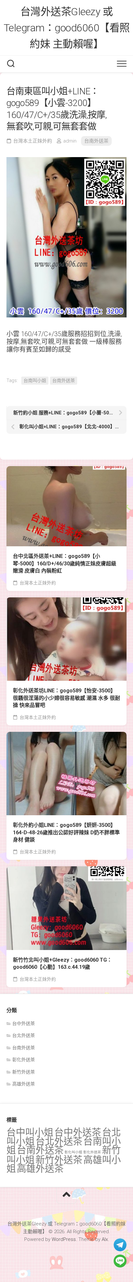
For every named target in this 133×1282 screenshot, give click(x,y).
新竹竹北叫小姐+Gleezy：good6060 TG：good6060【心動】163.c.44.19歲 (62, 963)
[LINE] (120, 1261)
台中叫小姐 (29, 1132)
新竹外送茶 (23, 1071)
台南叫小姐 (35, 380)
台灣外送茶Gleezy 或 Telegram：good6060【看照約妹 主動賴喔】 (67, 27)
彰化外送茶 (23, 1059)
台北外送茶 (23, 1035)
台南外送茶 (96, 141)
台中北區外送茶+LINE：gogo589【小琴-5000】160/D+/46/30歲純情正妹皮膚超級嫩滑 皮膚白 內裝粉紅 (64, 563)
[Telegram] (120, 1244)
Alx (105, 1239)
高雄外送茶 (23, 1083)
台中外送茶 (23, 1023)
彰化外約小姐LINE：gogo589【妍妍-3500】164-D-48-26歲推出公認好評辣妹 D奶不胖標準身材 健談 (66, 832)
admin (70, 141)
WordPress (64, 1239)
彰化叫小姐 (73, 1152)
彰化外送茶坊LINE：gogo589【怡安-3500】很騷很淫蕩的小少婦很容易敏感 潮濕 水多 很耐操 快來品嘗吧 (66, 698)
